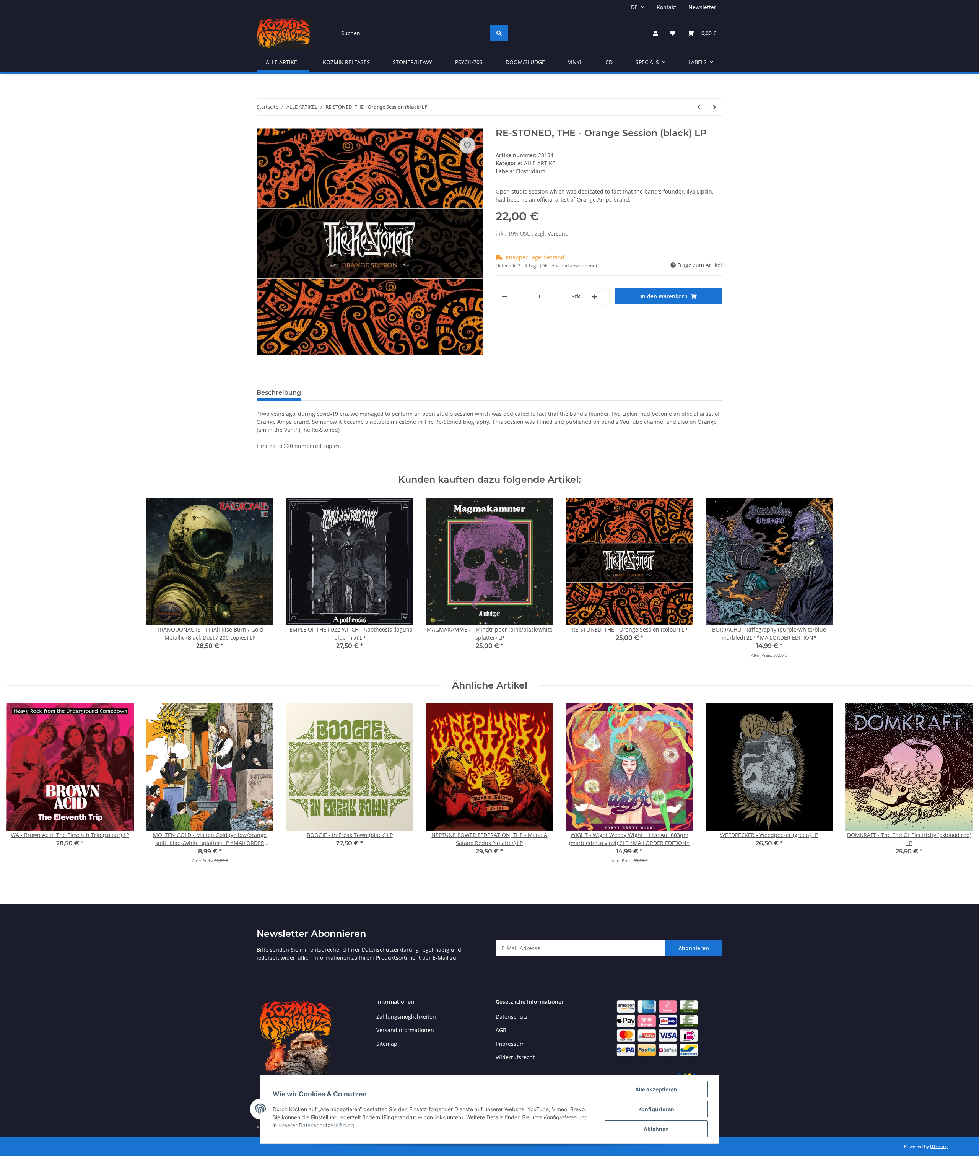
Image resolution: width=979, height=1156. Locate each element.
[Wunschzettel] (672, 33)
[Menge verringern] (504, 296)
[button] (655, 33)
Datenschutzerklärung (390, 949)
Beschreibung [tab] (279, 392)
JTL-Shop (939, 1146)
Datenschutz (512, 1016)
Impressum (510, 1043)
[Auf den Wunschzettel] (467, 145)
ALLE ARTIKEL (541, 163)
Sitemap (386, 1043)
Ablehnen (656, 1129)
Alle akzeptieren (656, 1089)
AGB (501, 1030)
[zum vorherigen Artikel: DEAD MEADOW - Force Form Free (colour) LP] (699, 107)
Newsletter (702, 7)
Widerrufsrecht (515, 1057)
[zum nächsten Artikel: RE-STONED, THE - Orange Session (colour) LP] (714, 107)
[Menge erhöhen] (594, 296)
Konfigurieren (656, 1109)
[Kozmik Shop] (284, 33)
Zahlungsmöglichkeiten (406, 1016)
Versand (558, 233)
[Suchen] (499, 33)
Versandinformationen (405, 1030)
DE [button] (634, 7)
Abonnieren (693, 948)
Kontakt (666, 7)
